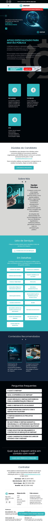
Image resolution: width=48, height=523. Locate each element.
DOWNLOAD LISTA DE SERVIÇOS (25, 251)
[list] (24, 360)
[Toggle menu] (8, 5)
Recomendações (21, 501)
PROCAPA (33, 282)
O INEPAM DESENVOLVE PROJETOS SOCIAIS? (20, 417)
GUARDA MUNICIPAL (15, 303)
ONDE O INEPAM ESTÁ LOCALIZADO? (20, 405)
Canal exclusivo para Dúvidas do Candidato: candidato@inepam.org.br (36, 497)
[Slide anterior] (22, 182)
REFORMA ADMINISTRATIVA (33, 288)
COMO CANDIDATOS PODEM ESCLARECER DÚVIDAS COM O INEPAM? (22, 437)
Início (18, 496)
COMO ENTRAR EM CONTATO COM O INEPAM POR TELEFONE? (21, 411)
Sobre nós (19, 499)
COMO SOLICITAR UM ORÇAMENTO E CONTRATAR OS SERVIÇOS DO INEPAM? (22, 431)
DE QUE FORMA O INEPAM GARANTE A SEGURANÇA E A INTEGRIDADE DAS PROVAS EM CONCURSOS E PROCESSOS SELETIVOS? (23, 424)
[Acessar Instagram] (10, 1)
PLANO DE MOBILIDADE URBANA (15, 317)
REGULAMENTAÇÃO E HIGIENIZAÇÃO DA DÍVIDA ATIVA (33, 295)
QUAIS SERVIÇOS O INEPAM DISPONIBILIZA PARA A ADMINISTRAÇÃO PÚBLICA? (22, 400)
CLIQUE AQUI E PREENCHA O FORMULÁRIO (24, 458)
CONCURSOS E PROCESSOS (24, 167)
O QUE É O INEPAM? (14, 391)
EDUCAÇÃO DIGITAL (15, 296)
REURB (33, 303)
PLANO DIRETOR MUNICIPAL (15, 324)
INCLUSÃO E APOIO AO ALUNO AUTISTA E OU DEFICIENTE (15, 309)
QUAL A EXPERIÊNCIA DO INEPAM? (19, 395)
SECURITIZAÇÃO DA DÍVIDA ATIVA (32, 317)
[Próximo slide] (25, 182)
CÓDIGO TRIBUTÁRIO (15, 282)
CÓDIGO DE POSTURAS (15, 276)
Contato (19, 504)
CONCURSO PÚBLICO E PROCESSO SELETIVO (15, 288)
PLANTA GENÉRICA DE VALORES (33, 275)
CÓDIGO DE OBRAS (15, 269)
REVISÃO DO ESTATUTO (32, 309)
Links (18, 497)
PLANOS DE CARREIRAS (33, 269)
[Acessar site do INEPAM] (24, 68)
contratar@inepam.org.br (32, 474)
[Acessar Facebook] (7, 1)
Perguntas (19, 502)
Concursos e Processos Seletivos (31, 9)
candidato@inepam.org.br (23, 158)
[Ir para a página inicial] (25, 5)
